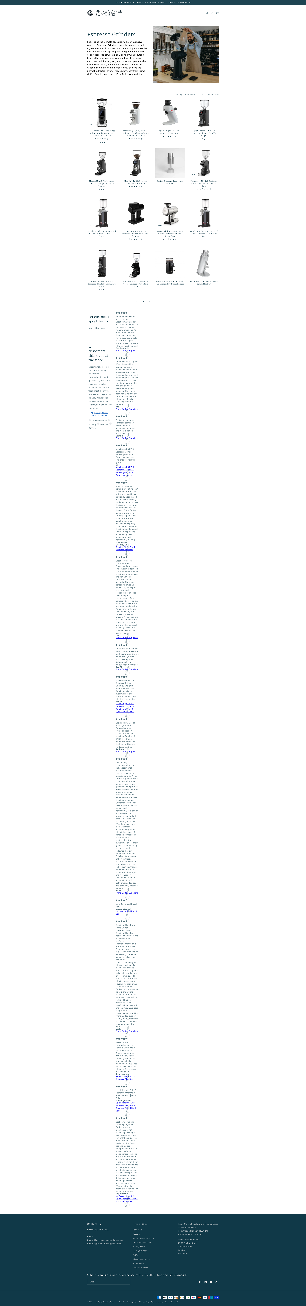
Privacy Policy (139, 1247)
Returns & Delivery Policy (143, 1238)
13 (163, 302)
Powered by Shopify (117, 1302)
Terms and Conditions (142, 1242)
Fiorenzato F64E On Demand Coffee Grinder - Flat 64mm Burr (136, 283)
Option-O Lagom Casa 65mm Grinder (170, 182)
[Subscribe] (127, 1282)
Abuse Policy (138, 1263)
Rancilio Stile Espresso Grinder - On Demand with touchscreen (170, 282)
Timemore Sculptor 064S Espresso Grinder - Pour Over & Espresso (136, 233)
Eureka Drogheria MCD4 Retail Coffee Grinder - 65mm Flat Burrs (204, 233)
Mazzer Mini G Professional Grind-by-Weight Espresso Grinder (102, 183)
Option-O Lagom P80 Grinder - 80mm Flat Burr (204, 282)
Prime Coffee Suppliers (102, 1302)
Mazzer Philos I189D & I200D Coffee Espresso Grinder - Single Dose (170, 233)
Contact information (172, 1302)
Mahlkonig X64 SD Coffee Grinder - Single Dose (169, 132)
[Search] (207, 13)
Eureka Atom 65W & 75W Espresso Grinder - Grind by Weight (204, 133)
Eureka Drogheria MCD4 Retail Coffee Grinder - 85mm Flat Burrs (102, 233)
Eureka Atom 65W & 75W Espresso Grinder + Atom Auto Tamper (102, 283)
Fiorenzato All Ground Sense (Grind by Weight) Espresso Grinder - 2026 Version (102, 133)
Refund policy (132, 1302)
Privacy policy (144, 1302)
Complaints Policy (140, 1268)
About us (136, 1234)
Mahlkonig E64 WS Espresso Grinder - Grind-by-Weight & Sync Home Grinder (136, 133)
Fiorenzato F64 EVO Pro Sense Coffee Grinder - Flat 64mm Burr (204, 183)
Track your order (140, 1251)
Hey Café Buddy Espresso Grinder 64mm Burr (136, 182)
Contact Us (137, 1230)
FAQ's (135, 1255)
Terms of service (157, 1302)
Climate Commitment (141, 1259)
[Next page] (169, 301)
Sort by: (179, 94)
